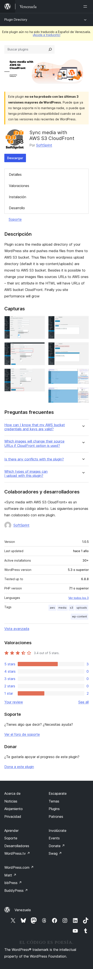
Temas (54, 801)
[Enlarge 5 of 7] (83, 348)
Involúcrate (57, 830)
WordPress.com (19, 867)
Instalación (17, 197)
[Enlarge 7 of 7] (83, 393)
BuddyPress (16, 890)
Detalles (15, 174)
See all (83, 702)
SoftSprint (44, 145)
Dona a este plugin (19, 767)
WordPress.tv (17, 853)
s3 (71, 607)
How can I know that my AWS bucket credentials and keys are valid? (34, 427)
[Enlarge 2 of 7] (39, 348)
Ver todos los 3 (78, 598)
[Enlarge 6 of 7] (83, 374)
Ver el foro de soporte (22, 734)
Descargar (15, 158)
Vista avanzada (16, 629)
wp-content (79, 616)
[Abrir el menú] (86, 6)
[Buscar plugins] (50, 49)
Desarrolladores (16, 846)
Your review (13, 702)
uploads (82, 607)
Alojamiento (13, 809)
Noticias (10, 801)
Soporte (15, 219)
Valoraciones (19, 186)
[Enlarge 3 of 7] (39, 374)
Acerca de (12, 793)
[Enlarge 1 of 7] (39, 322)
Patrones (56, 816)
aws (52, 607)
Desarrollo (17, 208)
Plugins (54, 809)
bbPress (13, 883)
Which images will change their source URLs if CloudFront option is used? (34, 443)
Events (54, 838)
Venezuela (22, 910)
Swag (55, 853)
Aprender (11, 830)
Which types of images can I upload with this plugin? (26, 474)
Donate (57, 846)
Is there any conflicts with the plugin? (34, 459)
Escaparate (58, 793)
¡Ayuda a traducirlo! (46, 35)
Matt (10, 875)
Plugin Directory (15, 19)
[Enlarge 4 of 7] (83, 322)
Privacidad (12, 816)
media (62, 607)
